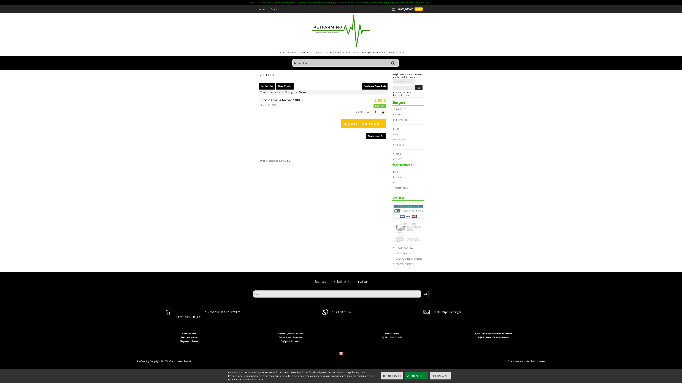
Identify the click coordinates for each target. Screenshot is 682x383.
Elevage (366, 52)
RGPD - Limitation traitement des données (493, 333)
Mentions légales (392, 333)
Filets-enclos (353, 52)
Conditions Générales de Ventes (290, 333)
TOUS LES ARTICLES (285, 52)
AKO (395, 134)
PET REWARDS (400, 119)
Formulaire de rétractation (290, 337)
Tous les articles (270, 92)
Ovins (302, 92)
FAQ (395, 182)
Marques (398, 102)
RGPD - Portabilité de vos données (493, 337)
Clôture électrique (334, 52)
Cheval (318, 52)
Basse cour (379, 52)
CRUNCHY (398, 114)
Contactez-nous (189, 333)
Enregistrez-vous (402, 95)
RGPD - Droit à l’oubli (391, 337)
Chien (302, 52)
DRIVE (391, 52)
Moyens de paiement (189, 341)
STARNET (398, 154)
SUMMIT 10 (399, 109)
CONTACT (401, 52)
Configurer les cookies (290, 341)
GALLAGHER (399, 139)
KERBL (396, 129)
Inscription (398, 177)
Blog (395, 171)
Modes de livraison (188, 337)
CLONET (397, 159)
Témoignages (400, 187)
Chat (309, 52)
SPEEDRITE (399, 144)
